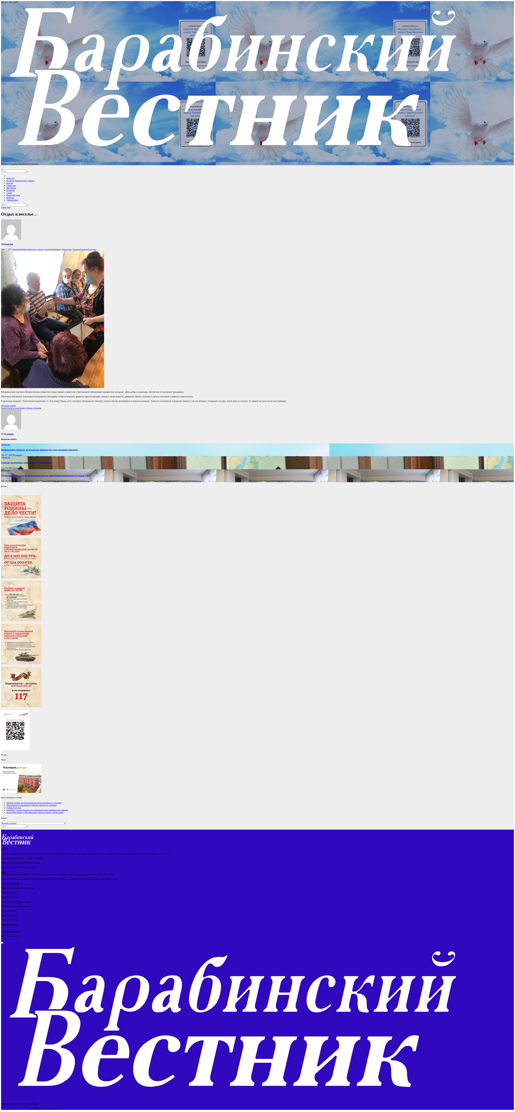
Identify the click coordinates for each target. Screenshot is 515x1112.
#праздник (67, 249)
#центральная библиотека (84, 249)
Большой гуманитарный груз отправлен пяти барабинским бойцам (37, 810)
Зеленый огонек (8, 405)
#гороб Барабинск (52, 249)
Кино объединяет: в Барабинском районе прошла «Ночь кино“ (35, 812)
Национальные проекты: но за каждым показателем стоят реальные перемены (39, 450)
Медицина (11, 188)
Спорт (9, 193)
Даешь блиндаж (13, 808)
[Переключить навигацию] (2, 169)
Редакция (8, 244)
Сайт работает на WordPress (14, 1108)
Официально (12, 200)
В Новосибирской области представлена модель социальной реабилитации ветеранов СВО (45, 476)
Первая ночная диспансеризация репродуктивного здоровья (34, 803)
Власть (9, 183)
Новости (10, 178)
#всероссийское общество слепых (27, 249)
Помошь (10, 197)
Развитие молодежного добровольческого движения (26, 463)
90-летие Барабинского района (20, 181)
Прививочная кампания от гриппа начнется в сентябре (31, 805)
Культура (10, 190)
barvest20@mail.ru (9, 927)
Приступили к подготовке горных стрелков (21, 408)
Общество (11, 185)
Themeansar (52, 1108)
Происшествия (13, 195)
